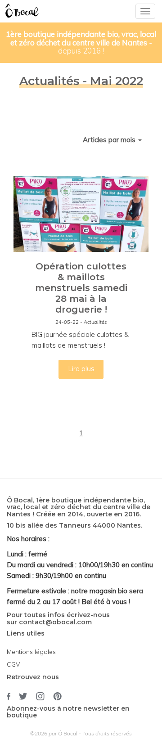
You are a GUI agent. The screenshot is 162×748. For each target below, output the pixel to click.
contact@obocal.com (55, 622)
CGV (13, 664)
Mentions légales (31, 652)
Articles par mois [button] (110, 139)
